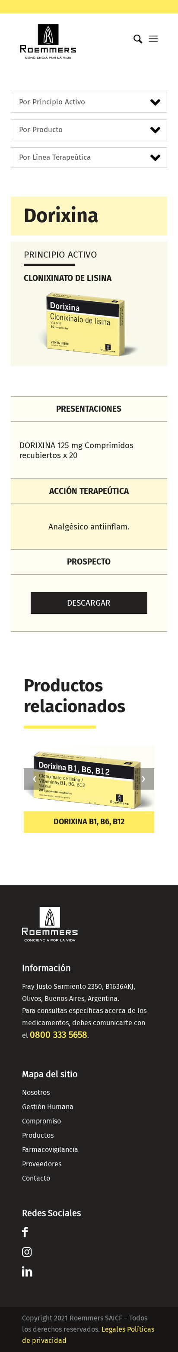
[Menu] (153, 38)
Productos (38, 1135)
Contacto (36, 1178)
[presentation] (34, 779)
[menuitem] (134, 37)
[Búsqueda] (134, 39)
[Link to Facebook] (25, 1233)
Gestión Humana (47, 1107)
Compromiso (41, 1121)
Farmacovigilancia (50, 1149)
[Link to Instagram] (27, 1253)
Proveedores (41, 1164)
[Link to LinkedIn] (27, 1273)
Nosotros (36, 1092)
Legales (113, 1329)
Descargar (89, 603)
